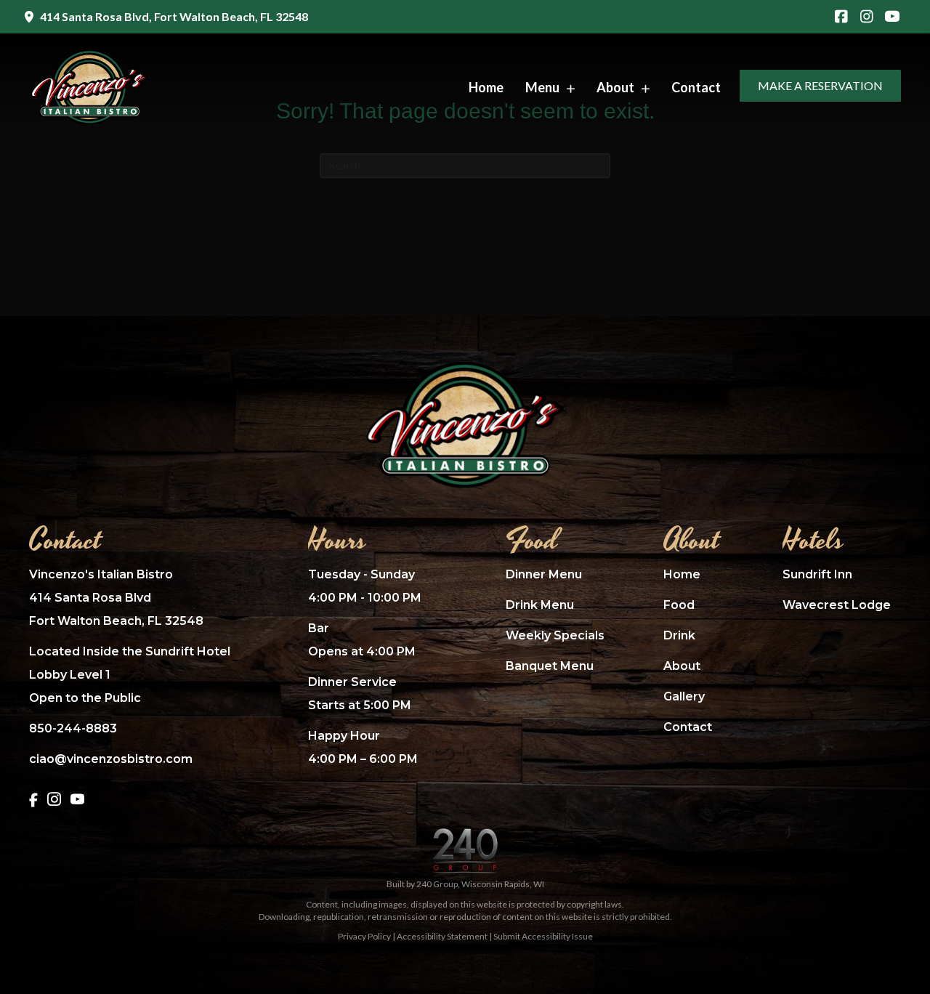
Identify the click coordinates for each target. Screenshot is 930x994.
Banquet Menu (550, 666)
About (681, 666)
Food (679, 605)
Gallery (684, 696)
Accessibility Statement (442, 936)
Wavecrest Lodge (837, 605)
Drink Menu (540, 605)
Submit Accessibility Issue (543, 936)
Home (681, 574)
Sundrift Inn (817, 574)
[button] (841, 17)
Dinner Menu (544, 574)
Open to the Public (85, 698)
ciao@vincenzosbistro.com (111, 759)
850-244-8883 (73, 728)
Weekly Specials (555, 635)
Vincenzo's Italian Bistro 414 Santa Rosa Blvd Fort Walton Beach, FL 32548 (116, 597)
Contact (687, 727)
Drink (679, 635)
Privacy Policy (364, 936)
